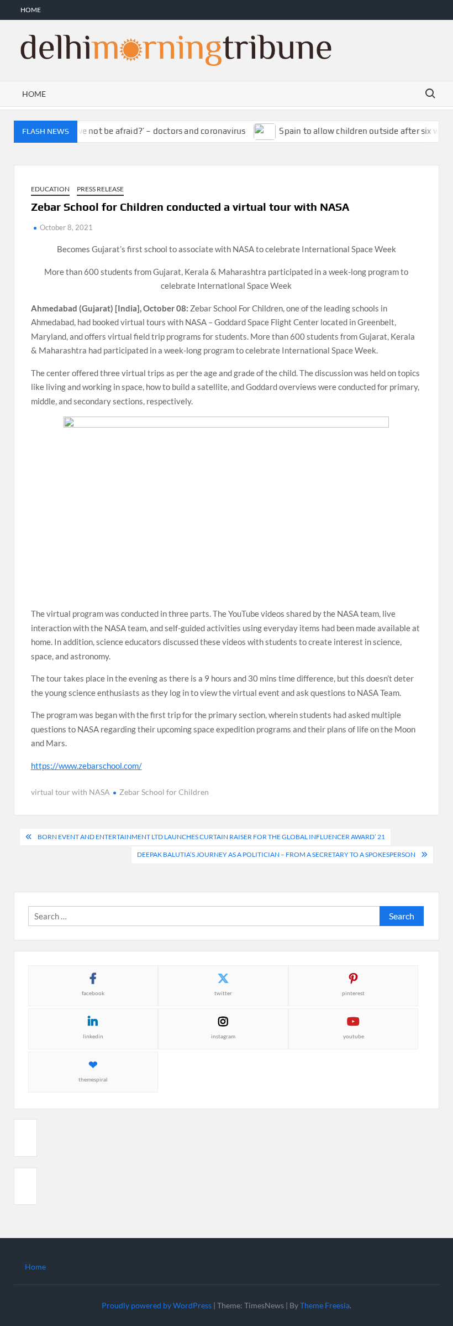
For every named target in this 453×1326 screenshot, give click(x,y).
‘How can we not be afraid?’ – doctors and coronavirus (131, 131)
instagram (223, 1036)
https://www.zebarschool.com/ (86, 766)
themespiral (93, 1079)
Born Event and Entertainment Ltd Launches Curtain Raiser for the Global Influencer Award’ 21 (211, 837)
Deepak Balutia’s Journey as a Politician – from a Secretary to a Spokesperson (276, 854)
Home (30, 10)
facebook (93, 993)
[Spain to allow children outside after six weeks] (255, 131)
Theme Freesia (325, 1305)
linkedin (93, 1036)
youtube (353, 1036)
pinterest (353, 993)
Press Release (100, 189)
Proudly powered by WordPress (157, 1305)
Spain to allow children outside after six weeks (357, 131)
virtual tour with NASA (70, 792)
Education (50, 189)
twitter (223, 993)
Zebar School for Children (164, 792)
